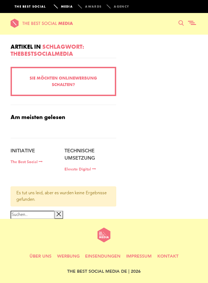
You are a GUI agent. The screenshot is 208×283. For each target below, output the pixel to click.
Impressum (139, 256)
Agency (121, 6)
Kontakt (167, 256)
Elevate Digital (78, 169)
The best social (30, 6)
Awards (93, 6)
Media (67, 6)
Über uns (40, 256)
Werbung (68, 256)
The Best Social (25, 161)
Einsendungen (103, 256)
